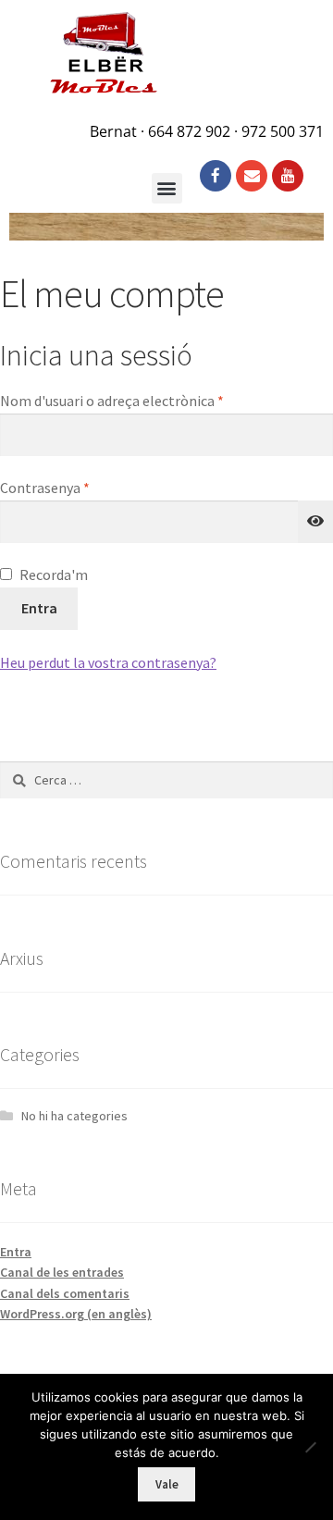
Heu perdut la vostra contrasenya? (108, 662)
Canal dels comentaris (65, 1293)
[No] (310, 1447)
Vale (167, 1484)
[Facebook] (215, 176)
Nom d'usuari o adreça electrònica (145, 399)
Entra (39, 608)
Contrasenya (77, 486)
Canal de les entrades (62, 1272)
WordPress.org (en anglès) (76, 1313)
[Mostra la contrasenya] (315, 521)
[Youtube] (287, 176)
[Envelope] (251, 176)
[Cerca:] (166, 780)
